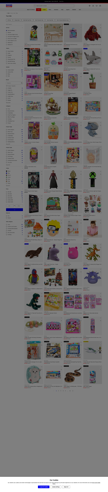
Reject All (66, 486)
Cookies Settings (56, 486)
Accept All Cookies (44, 486)
